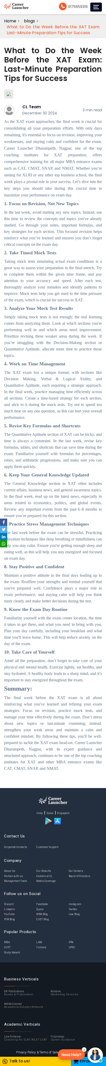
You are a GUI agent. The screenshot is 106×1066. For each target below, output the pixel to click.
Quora (39, 909)
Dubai (50, 813)
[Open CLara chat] (95, 1055)
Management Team (15, 881)
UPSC (72, 947)
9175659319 (78, 6)
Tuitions (41, 947)
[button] (71, 1054)
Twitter (73, 909)
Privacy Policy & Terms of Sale (37, 1052)
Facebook (42, 904)
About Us (9, 871)
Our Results (43, 871)
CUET (7, 947)
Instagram (75, 904)
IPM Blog (9, 919)
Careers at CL (44, 876)
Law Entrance (25, 1038)
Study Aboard (12, 952)
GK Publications (18, 993)
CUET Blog (42, 919)
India (40, 813)
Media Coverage (46, 881)
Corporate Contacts (15, 847)
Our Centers (76, 871)
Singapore (63, 813)
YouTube (9, 914)
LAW (39, 942)
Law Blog (74, 914)
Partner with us (13, 876)
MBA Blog (42, 914)
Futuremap (63, 1038)
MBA (7, 942)
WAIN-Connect (23, 1006)
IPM (71, 942)
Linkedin (9, 909)
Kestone (64, 993)
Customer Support (47, 847)
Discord (9, 904)
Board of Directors (79, 876)
